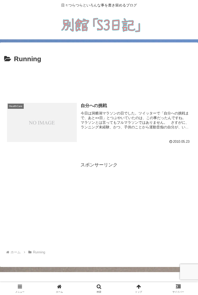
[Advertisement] (99, 79)
